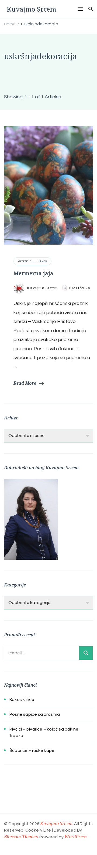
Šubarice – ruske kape (31, 750)
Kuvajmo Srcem (31, 9)
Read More (24, 383)
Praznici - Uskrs (32, 261)
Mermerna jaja (33, 273)
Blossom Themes (21, 837)
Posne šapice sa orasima (34, 714)
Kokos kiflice (21, 699)
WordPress (75, 837)
